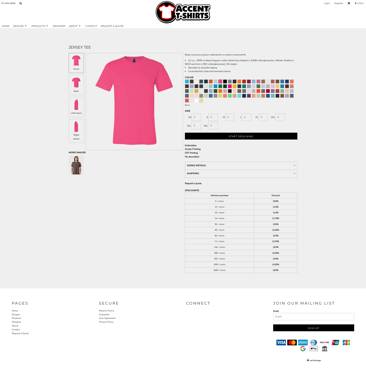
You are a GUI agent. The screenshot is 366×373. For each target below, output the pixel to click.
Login (327, 3)
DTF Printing (191, 152)
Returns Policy (106, 310)
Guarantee (104, 314)
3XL (189, 125)
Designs (16, 314)
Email (276, 311)
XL (256, 117)
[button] (20, 3)
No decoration (192, 156)
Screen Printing (193, 149)
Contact (16, 329)
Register (338, 3)
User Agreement (107, 318)
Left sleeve (76, 113)
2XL (273, 117)
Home (15, 310)
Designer (16, 321)
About (15, 325)
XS (189, 117)
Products (16, 318)
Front (76, 69)
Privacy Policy (106, 321)
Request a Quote (20, 333)
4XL (206, 125)
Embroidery (191, 145)
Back (76, 91)
